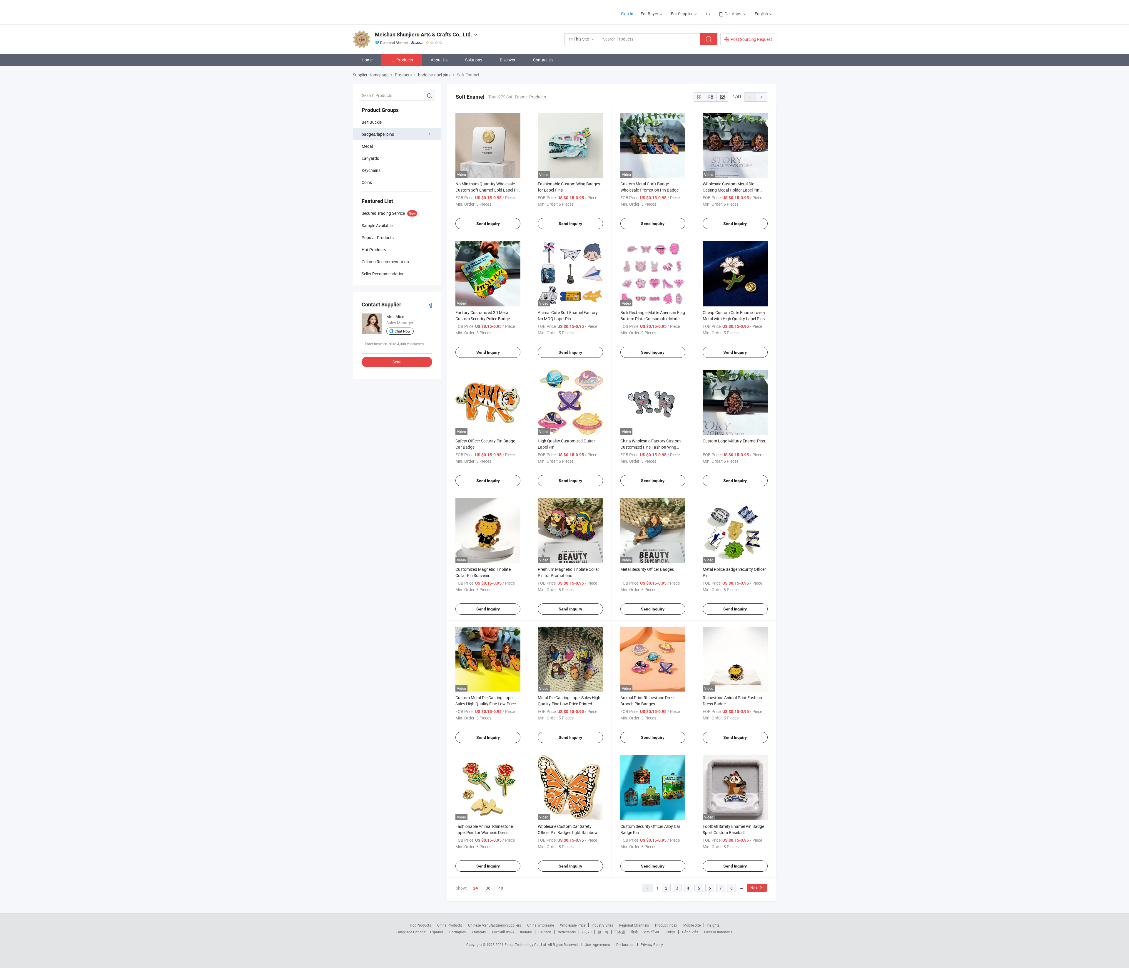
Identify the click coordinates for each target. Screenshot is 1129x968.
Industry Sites (602, 925)
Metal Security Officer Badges (647, 569)
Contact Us (543, 60)
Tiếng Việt (690, 932)
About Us (439, 60)
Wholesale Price (572, 925)
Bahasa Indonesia (718, 932)
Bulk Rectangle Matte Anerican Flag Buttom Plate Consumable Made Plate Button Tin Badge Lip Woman (652, 319)
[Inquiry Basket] (708, 13)
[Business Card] (429, 305)
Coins (367, 182)
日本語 (619, 932)
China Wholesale (540, 925)
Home (367, 60)
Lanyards (370, 158)
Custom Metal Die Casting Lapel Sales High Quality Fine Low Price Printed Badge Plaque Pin (485, 704)
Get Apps (733, 13)
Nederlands (566, 932)
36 (488, 888)
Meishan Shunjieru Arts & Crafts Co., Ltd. (423, 34)
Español (436, 932)
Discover (507, 60)
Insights (713, 925)
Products (404, 60)
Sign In (627, 13)
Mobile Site (692, 925)
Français (479, 932)
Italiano (526, 932)
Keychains (371, 170)
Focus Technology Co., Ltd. (526, 944)
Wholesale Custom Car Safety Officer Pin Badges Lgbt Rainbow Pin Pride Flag (568, 832)
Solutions (473, 60)
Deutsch (544, 932)
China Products (449, 925)
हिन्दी (634, 932)
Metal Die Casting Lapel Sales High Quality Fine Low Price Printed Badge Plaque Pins (569, 704)
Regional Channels (634, 925)
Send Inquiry (488, 223)
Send (397, 362)
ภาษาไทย (651, 932)
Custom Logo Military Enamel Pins (734, 441)
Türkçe (670, 932)
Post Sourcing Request (751, 39)
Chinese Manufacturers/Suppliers (494, 925)
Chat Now (402, 331)
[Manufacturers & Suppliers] (390, 12)
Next (754, 887)
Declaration (625, 944)
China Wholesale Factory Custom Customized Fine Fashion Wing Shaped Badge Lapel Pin (650, 447)
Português (457, 932)
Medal (367, 146)
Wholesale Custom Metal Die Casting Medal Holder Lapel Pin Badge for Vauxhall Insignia (731, 190)
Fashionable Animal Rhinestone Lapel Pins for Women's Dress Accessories (484, 832)
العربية (587, 932)
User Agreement (597, 944)
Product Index (666, 925)
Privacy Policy (652, 944)
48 (500, 888)
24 (475, 888)
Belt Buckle (372, 122)
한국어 (603, 932)
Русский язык (503, 932)
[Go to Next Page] (761, 97)
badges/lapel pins (378, 134)
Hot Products (420, 925)
